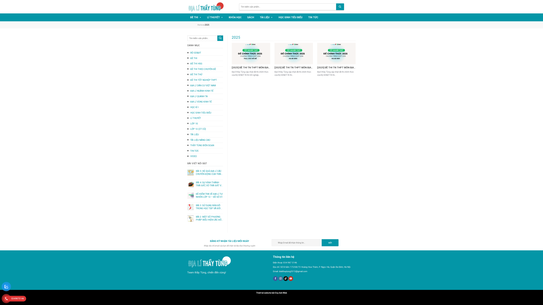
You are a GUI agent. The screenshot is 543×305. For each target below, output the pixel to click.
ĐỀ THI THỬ (196, 74)
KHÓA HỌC (235, 17)
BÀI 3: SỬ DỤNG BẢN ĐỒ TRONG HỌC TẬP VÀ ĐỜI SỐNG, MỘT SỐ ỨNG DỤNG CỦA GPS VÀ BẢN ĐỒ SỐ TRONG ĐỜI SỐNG (209, 207)
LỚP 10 (194, 123)
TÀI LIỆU (265, 17)
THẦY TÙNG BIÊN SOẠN (202, 145)
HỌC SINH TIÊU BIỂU (290, 17)
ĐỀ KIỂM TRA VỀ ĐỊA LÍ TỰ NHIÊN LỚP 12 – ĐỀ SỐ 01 (209, 195)
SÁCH (250, 17)
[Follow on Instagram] (280, 278)
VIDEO (193, 156)
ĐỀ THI (194, 17)
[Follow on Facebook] (275, 278)
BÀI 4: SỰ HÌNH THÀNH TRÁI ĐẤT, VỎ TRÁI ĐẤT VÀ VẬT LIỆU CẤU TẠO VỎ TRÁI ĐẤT (209, 184)
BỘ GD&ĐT (195, 52)
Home (200, 25)
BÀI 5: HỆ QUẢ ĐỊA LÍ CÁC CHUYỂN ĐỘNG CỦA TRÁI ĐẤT (208, 173)
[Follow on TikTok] (285, 278)
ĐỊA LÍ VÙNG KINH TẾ (201, 101)
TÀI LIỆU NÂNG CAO (200, 140)
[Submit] (220, 38)
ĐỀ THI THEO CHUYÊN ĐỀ (203, 69)
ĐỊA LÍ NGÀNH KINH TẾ (201, 91)
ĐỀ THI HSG (196, 63)
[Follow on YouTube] (290, 278)
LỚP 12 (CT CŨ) (198, 129)
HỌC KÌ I (194, 107)
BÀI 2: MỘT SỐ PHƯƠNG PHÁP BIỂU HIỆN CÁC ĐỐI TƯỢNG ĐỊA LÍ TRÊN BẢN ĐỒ (209, 218)
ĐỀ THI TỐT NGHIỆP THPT (203, 80)
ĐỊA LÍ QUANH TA (199, 96)
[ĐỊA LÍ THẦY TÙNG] (207, 7)
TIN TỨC (313, 17)
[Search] (340, 6)
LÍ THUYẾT (213, 17)
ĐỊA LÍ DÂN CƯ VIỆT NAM (203, 85)
